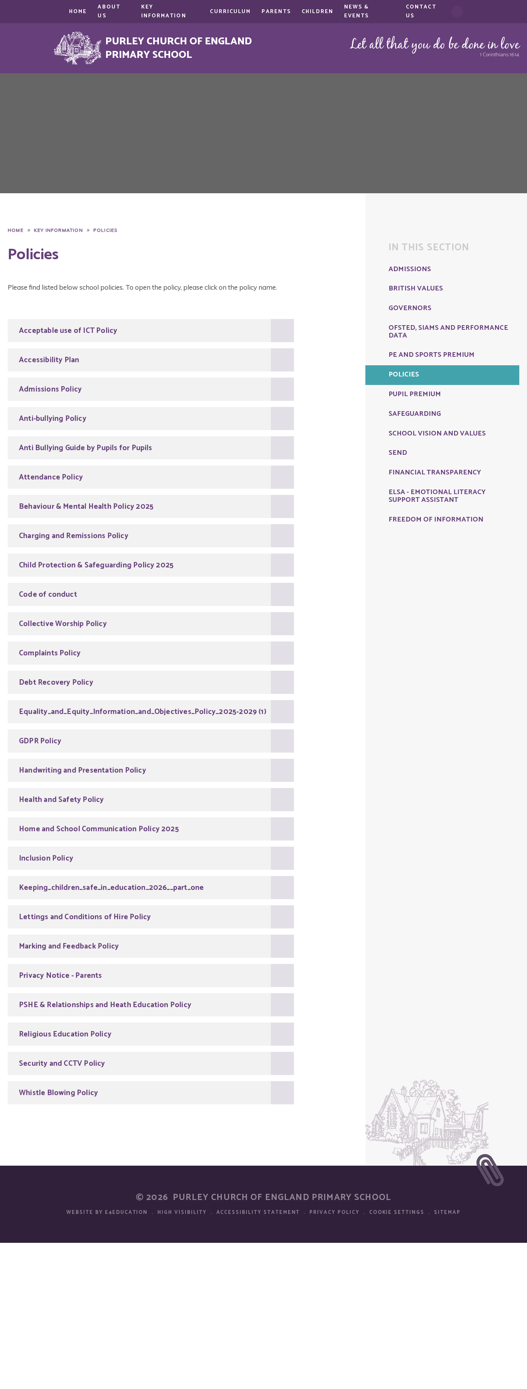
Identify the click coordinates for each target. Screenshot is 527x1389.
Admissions (409, 269)
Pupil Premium (414, 394)
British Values (415, 289)
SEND (397, 453)
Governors (409, 308)
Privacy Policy (334, 1212)
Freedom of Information (435, 520)
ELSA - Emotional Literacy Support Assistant (437, 496)
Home (16, 230)
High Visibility (181, 1212)
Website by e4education (107, 1212)
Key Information (58, 230)
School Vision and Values (437, 434)
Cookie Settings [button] (396, 1212)
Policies (105, 230)
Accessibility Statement (258, 1212)
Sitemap (447, 1212)
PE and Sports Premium (431, 355)
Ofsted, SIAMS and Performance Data (448, 332)
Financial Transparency (434, 473)
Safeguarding (414, 414)
